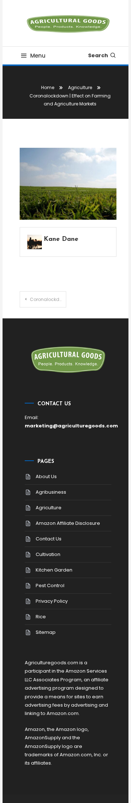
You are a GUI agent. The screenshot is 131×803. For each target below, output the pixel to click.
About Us (46, 476)
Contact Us (48, 538)
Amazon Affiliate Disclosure (68, 523)
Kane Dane (61, 239)
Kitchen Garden (54, 569)
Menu (37, 55)
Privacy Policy (52, 601)
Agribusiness (51, 492)
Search (98, 55)
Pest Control (50, 585)
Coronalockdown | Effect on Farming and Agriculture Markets (48, 299)
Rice (41, 616)
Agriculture (48, 507)
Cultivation (48, 554)
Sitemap (46, 632)
